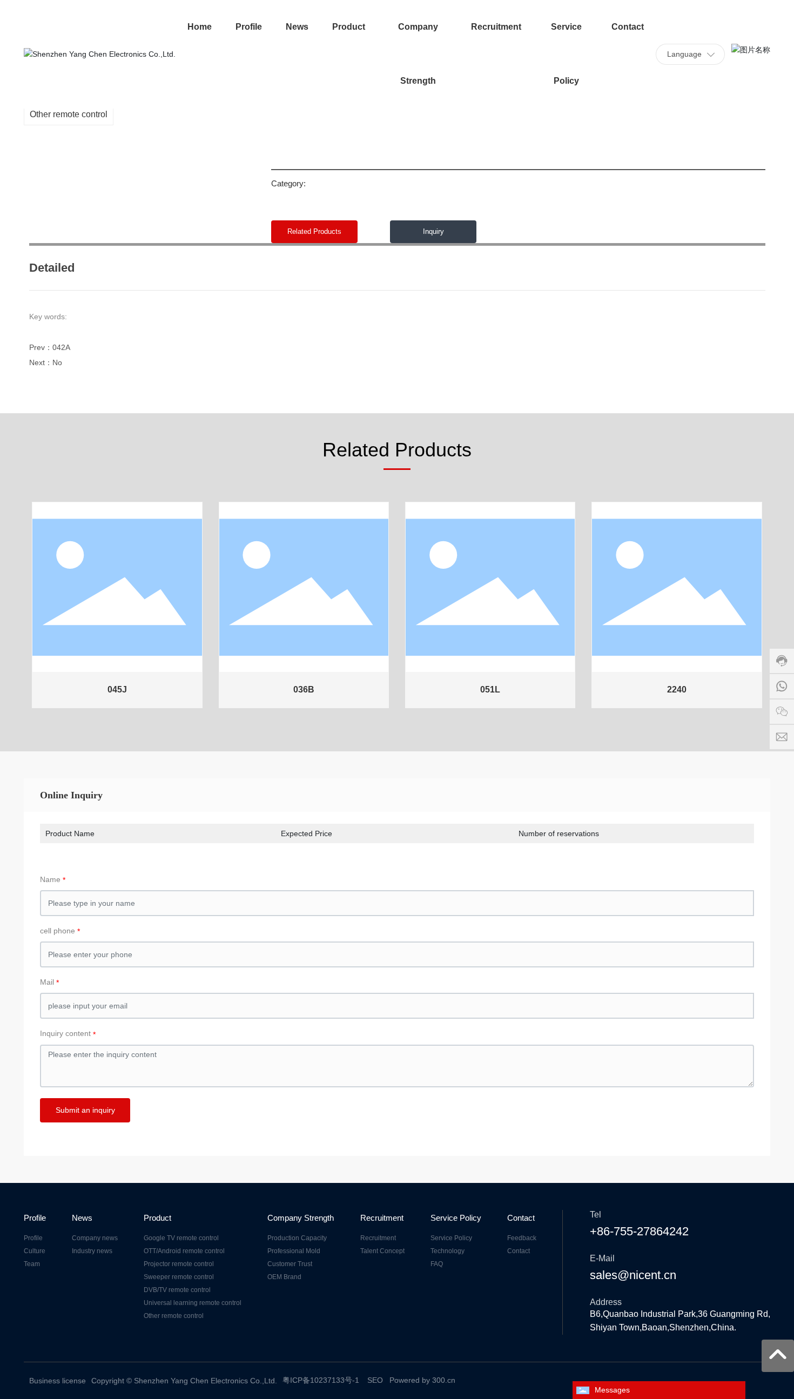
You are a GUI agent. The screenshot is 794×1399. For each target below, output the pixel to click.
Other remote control (68, 114)
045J (117, 689)
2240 (677, 689)
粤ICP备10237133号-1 (320, 1380)
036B (303, 689)
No (57, 362)
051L (490, 689)
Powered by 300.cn (422, 1380)
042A (61, 347)
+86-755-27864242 (639, 1231)
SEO (375, 1380)
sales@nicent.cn (633, 1275)
